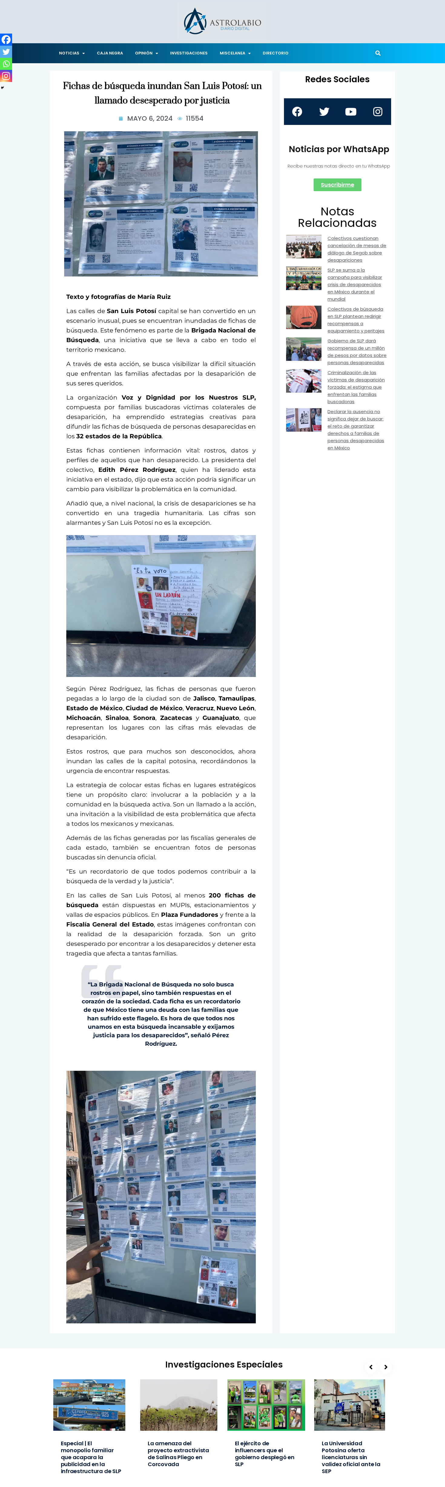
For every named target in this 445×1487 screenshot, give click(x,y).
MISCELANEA (232, 53)
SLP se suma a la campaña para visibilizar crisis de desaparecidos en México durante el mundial (355, 284)
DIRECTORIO (275, 53)
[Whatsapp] (6, 64)
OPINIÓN (144, 53)
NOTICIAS (69, 53)
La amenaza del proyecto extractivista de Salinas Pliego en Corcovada (178, 1454)
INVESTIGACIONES (189, 53)
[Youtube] (351, 111)
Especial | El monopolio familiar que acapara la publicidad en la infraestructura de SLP (91, 1457)
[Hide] (2, 87)
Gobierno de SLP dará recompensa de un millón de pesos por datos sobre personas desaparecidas (357, 352)
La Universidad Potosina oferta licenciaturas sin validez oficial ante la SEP (351, 1457)
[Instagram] (6, 76)
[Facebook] (6, 40)
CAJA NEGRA (110, 53)
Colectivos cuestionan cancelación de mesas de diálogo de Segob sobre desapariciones (357, 249)
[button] (378, 53)
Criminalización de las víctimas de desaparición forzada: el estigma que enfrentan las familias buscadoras (356, 387)
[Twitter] (6, 52)
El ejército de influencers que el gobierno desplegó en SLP (265, 1454)
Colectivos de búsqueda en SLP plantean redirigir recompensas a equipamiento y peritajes (356, 320)
